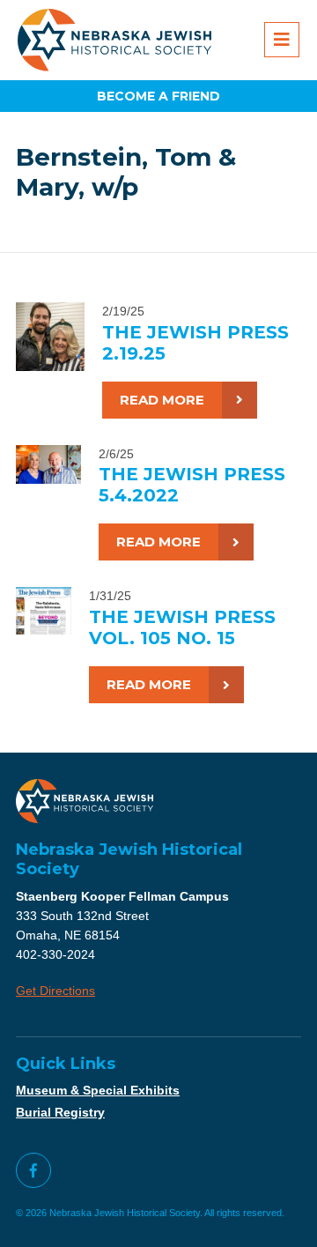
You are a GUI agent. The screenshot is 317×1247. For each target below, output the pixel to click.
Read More (162, 399)
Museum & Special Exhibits (98, 1090)
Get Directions (55, 990)
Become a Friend (158, 96)
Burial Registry (60, 1112)
